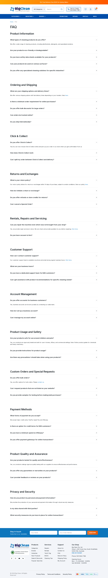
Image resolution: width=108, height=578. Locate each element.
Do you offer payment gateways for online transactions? (31, 440)
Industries (34, 553)
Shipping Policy (62, 558)
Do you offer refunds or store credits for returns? (29, 197)
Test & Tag (48, 553)
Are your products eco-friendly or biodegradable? (29, 50)
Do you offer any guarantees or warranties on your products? (33, 471)
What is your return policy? (20, 180)
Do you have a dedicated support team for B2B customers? (32, 273)
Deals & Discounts (36, 558)
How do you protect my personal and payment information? (32, 498)
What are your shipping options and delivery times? (29, 91)
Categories (34, 548)
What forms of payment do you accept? (25, 416)
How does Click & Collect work (21, 153)
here (66, 95)
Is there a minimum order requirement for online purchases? (33, 102)
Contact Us (61, 550)
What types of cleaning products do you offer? (28, 40)
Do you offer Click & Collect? (21, 142)
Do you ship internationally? (20, 122)
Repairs (47, 548)
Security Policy (67, 574)
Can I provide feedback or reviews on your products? (30, 477)
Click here (75, 229)
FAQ (59, 553)
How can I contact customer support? (24, 256)
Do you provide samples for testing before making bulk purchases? (35, 395)
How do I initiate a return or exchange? (25, 191)
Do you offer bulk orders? (20, 378)
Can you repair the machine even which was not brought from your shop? (38, 225)
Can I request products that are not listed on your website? (32, 388)
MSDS (46, 556)
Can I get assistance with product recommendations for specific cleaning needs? (41, 280)
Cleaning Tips (49, 558)
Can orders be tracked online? (21, 115)
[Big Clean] (20, 9)
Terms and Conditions (53, 574)
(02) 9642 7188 (81, 556)
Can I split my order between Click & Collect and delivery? (32, 160)
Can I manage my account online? (23, 318)
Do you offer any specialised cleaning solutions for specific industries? (37, 70)
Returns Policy (62, 556)
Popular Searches (36, 561)
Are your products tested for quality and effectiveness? (31, 460)
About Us (60, 548)
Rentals (47, 550)
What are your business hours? (22, 266)
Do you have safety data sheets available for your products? (33, 57)
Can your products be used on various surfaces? (28, 64)
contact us (41, 382)
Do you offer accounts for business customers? (28, 300)
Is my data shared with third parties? (24, 508)
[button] (90, 9)
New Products (35, 556)
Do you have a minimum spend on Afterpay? (27, 433)
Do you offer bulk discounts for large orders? (27, 108)
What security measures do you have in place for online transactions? (36, 515)
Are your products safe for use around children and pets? (32, 338)
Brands (33, 550)
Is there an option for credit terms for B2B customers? (30, 426)
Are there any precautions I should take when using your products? (35, 357)
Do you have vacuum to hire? (21, 235)
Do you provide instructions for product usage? (28, 351)
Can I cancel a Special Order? (21, 204)
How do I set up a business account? (24, 311)
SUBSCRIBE (92, 532)
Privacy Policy (40, 574)
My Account (61, 561)
